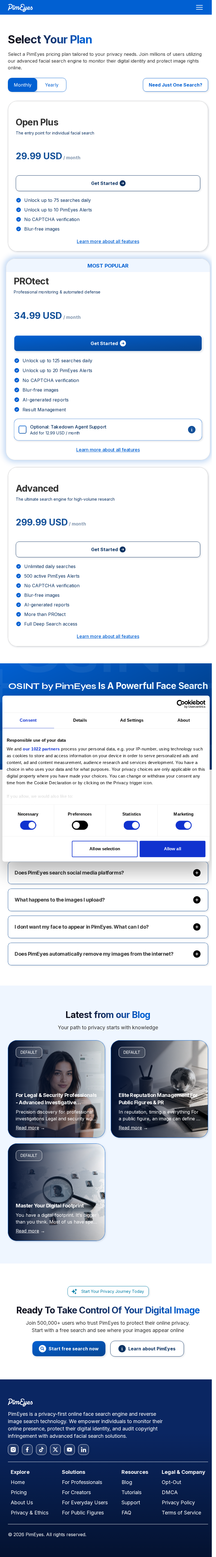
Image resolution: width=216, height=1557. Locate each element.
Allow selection (104, 848)
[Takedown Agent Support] (191, 429)
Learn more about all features (108, 241)
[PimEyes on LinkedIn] (83, 1449)
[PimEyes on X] (55, 1449)
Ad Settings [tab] (131, 720)
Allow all (172, 848)
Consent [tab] (28, 720)
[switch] (80, 825)
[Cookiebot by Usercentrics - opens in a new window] (180, 704)
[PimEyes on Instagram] (13, 1449)
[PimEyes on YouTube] (69, 1449)
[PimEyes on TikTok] (41, 1449)
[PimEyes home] (20, 8)
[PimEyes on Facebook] (27, 1449)
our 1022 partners (41, 749)
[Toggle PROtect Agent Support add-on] (108, 430)
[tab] (22, 85)
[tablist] (37, 85)
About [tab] (183, 720)
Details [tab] (80, 720)
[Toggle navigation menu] (199, 7)
